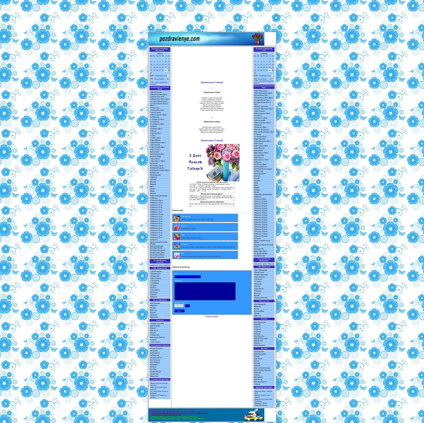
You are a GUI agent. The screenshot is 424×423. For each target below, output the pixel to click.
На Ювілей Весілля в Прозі (263, 169)
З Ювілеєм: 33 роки (260, 213)
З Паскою (257, 286)
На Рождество (154, 355)
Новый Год (153, 305)
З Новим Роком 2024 (261, 95)
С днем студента (155, 342)
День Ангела (258, 358)
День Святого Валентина (262, 368)
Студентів (257, 327)
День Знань (262, 79)
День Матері (258, 379)
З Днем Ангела (259, 157)
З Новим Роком (259, 272)
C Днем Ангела (155, 290)
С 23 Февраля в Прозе (157, 124)
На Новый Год (154, 353)
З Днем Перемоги (259, 139)
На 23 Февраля (155, 362)
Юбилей (152, 312)
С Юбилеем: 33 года (156, 214)
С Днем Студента (155, 112)
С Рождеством (154, 108)
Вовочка (257, 343)
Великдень (257, 372)
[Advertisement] (212, 16)
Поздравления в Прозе (157, 252)
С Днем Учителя (155, 149)
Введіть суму (179, 303)
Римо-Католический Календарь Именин (156, 247)
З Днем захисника (260, 120)
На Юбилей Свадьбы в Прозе (159, 170)
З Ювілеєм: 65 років (260, 229)
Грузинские (153, 315)
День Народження (260, 304)
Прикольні (257, 316)
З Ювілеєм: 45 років (260, 220)
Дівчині (256, 192)
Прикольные (154, 317)
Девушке (153, 193)
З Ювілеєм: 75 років (260, 234)
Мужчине (153, 182)
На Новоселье (154, 172)
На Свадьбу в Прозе (156, 165)
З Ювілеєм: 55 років (260, 224)
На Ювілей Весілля (260, 166)
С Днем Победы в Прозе (158, 142)
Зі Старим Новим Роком (262, 100)
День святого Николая (157, 337)
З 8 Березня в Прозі (260, 127)
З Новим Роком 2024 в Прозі (263, 98)
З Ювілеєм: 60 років (260, 227)
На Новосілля (258, 171)
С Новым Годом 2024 (157, 97)
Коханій (256, 178)
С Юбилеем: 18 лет (156, 205)
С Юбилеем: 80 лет (156, 237)
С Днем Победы (155, 140)
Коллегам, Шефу (155, 156)
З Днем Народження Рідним (263, 194)
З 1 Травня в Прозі (260, 136)
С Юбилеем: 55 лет (156, 226)
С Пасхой (153, 131)
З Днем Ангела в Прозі (261, 159)
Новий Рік (257, 306)
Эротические (154, 374)
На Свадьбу (154, 163)
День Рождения (155, 303)
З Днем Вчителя (259, 148)
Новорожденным (155, 175)
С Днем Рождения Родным (158, 196)
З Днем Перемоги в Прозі (262, 141)
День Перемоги (259, 336)
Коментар (178, 281)
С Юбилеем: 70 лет (156, 233)
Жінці (256, 183)
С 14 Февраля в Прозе (157, 119)
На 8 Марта (154, 364)
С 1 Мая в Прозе (155, 138)
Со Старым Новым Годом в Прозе (159, 104)
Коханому (257, 176)
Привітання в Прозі (260, 251)
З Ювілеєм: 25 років (260, 208)
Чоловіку (257, 180)
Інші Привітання (259, 256)
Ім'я (176, 274)
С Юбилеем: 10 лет (156, 202)
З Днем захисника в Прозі (262, 122)
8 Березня (257, 333)
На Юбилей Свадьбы (157, 168)
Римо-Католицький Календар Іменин (263, 245)
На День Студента (156, 357)
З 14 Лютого (258, 115)
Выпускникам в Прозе (157, 154)
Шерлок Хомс (258, 340)
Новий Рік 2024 (259, 351)
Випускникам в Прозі (261, 153)
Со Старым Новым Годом (158, 101)
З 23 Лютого (258, 281)
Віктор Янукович (259, 345)
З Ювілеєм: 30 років (260, 210)
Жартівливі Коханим (261, 298)
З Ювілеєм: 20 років (260, 206)
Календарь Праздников (157, 250)
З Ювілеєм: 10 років (260, 201)
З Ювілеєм (257, 197)
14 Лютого (257, 329)
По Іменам (257, 238)
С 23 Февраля (154, 121)
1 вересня (257, 384)
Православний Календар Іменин (262, 241)
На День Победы (155, 371)
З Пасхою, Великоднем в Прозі (264, 132)
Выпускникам (154, 152)
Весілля (256, 309)
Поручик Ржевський (260, 338)
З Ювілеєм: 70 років (260, 231)
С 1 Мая (152, 135)
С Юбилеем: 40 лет (156, 219)
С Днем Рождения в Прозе (158, 94)
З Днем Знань (258, 143)
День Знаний (159, 79)
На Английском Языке (157, 255)
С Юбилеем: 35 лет (156, 216)
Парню (152, 191)
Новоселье (153, 310)
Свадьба (153, 308)
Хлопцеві (257, 190)
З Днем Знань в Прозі (261, 146)
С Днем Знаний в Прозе (157, 147)
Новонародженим (260, 173)
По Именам (154, 239)
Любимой (153, 179)
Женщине (153, 184)
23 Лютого (257, 331)
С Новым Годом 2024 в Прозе (159, 99)
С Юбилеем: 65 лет (156, 230)
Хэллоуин (153, 339)
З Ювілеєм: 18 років (260, 203)
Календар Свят (259, 249)
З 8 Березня (257, 125)
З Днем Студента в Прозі (262, 113)
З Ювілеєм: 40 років (260, 217)
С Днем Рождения (156, 92)
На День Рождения (156, 348)
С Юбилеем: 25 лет (156, 209)
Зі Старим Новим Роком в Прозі (262, 103)
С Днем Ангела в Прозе (157, 161)
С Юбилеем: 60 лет (156, 228)
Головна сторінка (211, 316)
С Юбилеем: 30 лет (156, 212)
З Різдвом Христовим (261, 106)
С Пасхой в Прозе (156, 133)
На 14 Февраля (155, 360)
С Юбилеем (154, 198)
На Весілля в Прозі (260, 164)
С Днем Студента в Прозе (158, 115)
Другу (152, 186)
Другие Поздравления (157, 257)
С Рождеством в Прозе (157, 110)
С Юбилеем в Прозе (156, 200)
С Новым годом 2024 (157, 323)
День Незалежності (260, 382)
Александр (154, 265)
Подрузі (256, 187)
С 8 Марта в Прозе (156, 128)
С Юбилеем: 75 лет (156, 235)
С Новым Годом (155, 273)
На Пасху (153, 287)
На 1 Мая (153, 369)
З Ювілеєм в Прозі (260, 199)
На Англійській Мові (261, 253)
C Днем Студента (155, 278)
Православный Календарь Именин (158, 243)
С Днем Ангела (155, 158)
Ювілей (256, 313)
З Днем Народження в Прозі (263, 93)
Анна (161, 265)
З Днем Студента (259, 111)
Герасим (167, 265)
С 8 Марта (153, 126)
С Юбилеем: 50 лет (156, 223)
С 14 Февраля (154, 117)
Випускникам (258, 150)
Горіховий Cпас (265, 75)
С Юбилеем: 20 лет (156, 207)
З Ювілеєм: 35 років (260, 215)
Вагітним (257, 363)
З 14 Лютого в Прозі (260, 118)
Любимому (153, 177)
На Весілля (257, 162)
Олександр (258, 264)
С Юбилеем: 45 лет (156, 221)
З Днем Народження (260, 91)
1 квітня (256, 375)
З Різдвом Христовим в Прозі (263, 109)
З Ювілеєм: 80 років (260, 236)
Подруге (153, 189)
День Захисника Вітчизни (262, 370)
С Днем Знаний (155, 145)
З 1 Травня (257, 134)
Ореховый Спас (161, 75)
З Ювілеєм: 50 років (260, 222)
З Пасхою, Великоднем (261, 129)
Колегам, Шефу (259, 155)
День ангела (154, 330)
